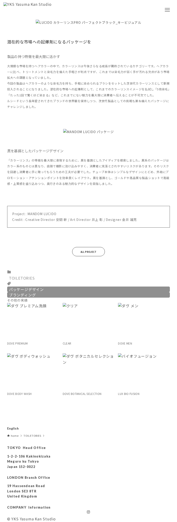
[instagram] (88, 512)
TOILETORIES (22, 278)
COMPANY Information (29, 507)
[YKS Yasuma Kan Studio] (27, 10)
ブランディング (22, 295)
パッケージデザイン (26, 289)
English (13, 428)
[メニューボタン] (167, 10)
